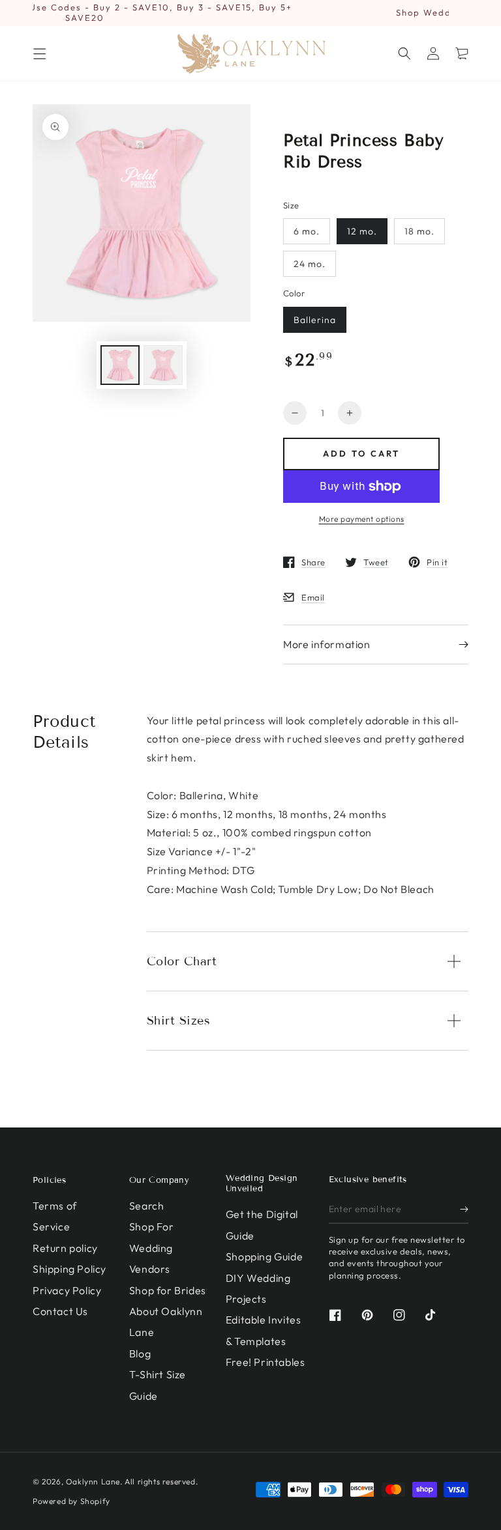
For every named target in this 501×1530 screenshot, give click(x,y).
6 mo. (307, 231)
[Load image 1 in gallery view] (120, 365)
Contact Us (60, 1311)
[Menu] (39, 53)
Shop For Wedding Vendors (151, 1247)
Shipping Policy (69, 1268)
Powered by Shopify (71, 1501)
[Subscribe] (464, 1209)
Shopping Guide (264, 1256)
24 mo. (310, 264)
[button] (404, 53)
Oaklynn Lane (93, 1481)
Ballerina (315, 320)
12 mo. (362, 231)
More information (327, 644)
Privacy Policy (67, 1290)
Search (146, 1205)
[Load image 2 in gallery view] (163, 365)
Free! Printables (265, 1361)
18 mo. (419, 231)
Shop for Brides (167, 1290)
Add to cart (361, 453)
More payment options (361, 519)
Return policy (65, 1247)
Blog (140, 1353)
